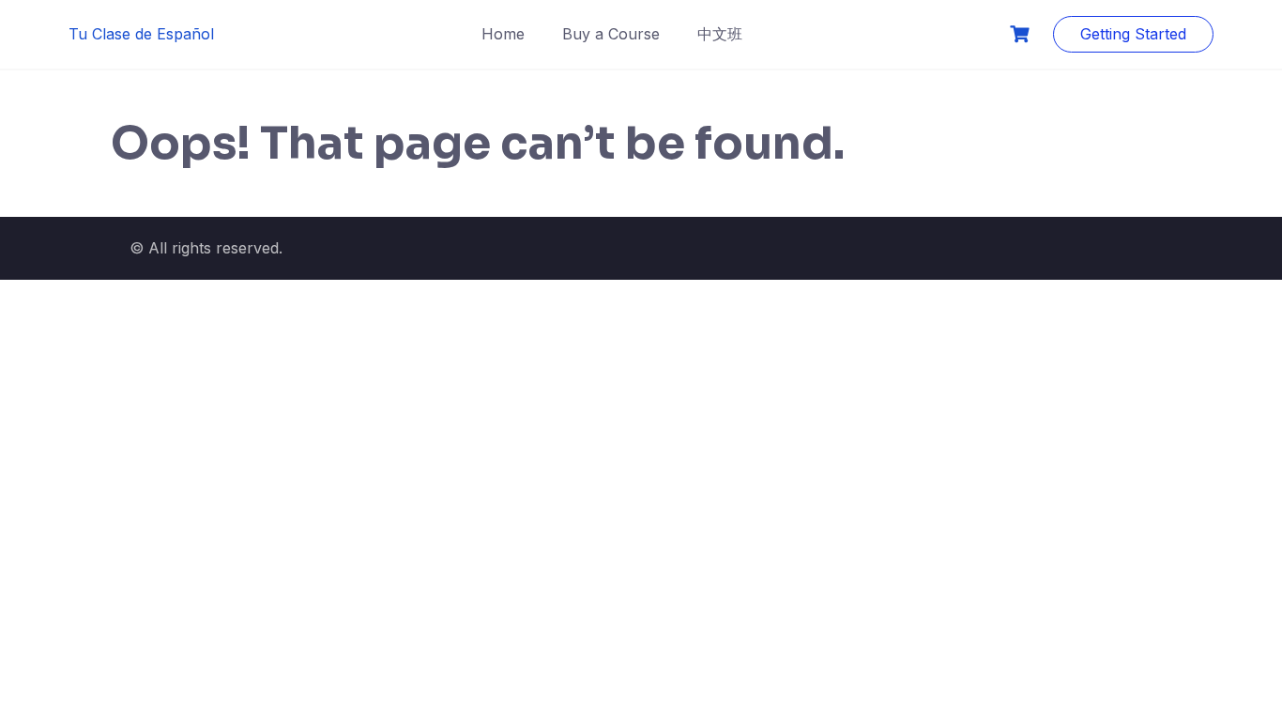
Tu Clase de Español (141, 33)
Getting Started (1133, 33)
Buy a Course (611, 33)
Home (503, 33)
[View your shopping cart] (1022, 34)
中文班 (719, 33)
